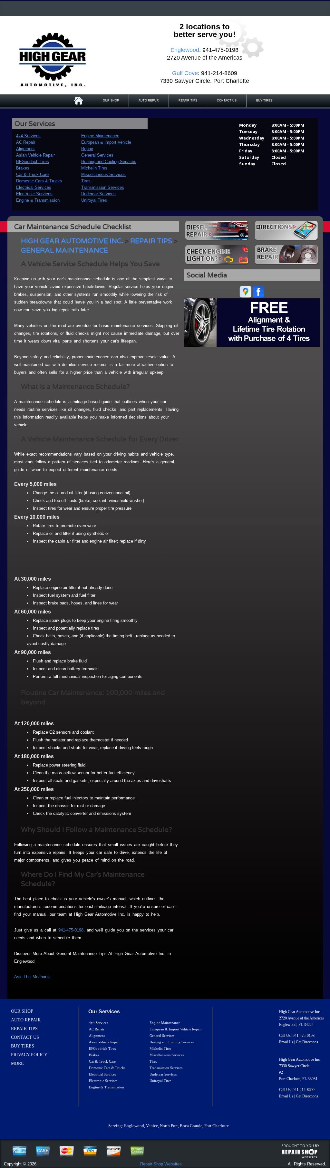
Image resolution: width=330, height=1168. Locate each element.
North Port (169, 1125)
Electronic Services (34, 193)
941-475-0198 (70, 930)
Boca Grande (191, 1125)
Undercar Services (98, 193)
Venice (152, 1125)
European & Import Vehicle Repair (176, 1029)
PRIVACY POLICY (29, 1054)
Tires (86, 181)
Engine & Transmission (38, 200)
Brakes (22, 168)
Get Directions (307, 1042)
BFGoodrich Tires (32, 161)
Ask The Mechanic (32, 976)
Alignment (25, 148)
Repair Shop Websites (161, 1164)
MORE (17, 1063)
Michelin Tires (94, 168)
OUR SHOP (111, 100)
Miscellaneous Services (103, 174)
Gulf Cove (185, 73)
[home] (52, 58)
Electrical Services (33, 187)
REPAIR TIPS (188, 100)
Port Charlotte (216, 1125)
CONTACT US (227, 100)
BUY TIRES (264, 100)
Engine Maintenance (100, 135)
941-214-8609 (304, 1089)
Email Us (286, 1042)
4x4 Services (28, 135)
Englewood (134, 1125)
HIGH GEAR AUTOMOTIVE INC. (72, 241)
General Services (97, 155)
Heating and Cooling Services (108, 161)
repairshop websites (299, 1154)
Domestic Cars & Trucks (39, 181)
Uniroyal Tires (94, 200)
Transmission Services (102, 187)
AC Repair (25, 142)
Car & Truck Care (32, 174)
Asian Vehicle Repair (35, 155)
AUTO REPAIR (149, 100)
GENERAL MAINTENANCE (64, 250)
